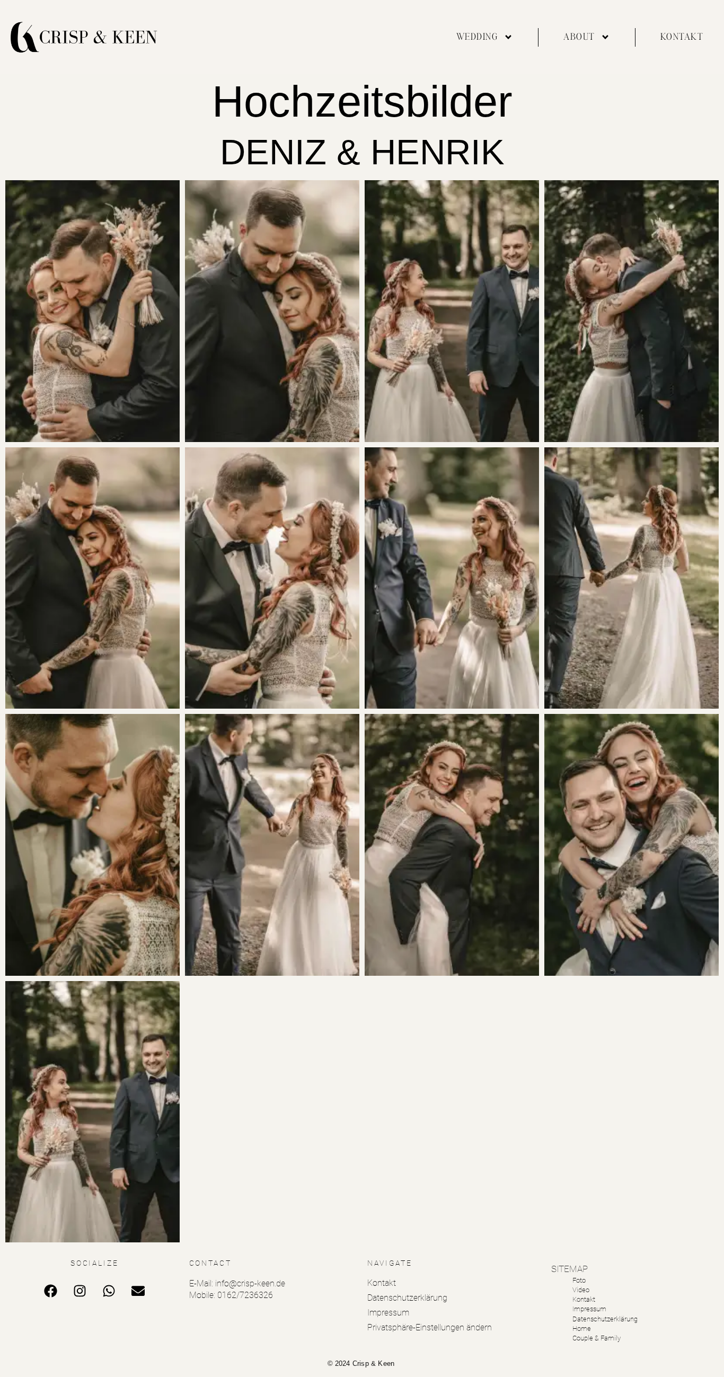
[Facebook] (51, 1291)
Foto (579, 1280)
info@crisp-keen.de (250, 1283)
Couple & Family (596, 1338)
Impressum (388, 1313)
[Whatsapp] (109, 1291)
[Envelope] (138, 1291)
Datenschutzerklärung (407, 1298)
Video (580, 1290)
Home (581, 1328)
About (579, 37)
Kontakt (682, 37)
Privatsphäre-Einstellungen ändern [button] (429, 1327)
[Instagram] (80, 1291)
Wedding (477, 37)
